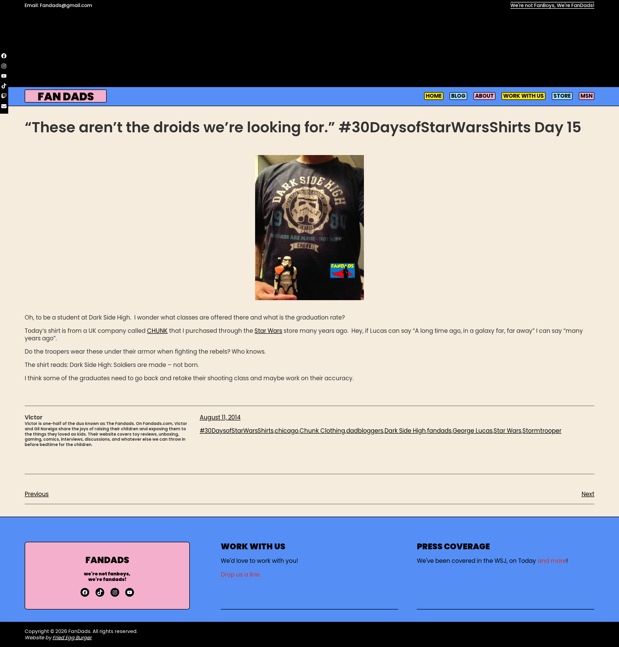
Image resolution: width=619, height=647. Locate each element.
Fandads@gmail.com (66, 5)
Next (588, 494)
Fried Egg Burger (71, 637)
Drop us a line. (241, 575)
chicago (286, 431)
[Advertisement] (309, 48)
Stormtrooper (542, 431)
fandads (439, 431)
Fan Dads (66, 96)
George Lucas (473, 431)
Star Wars (268, 331)
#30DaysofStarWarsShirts (236, 431)
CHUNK (157, 331)
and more (552, 561)
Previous (37, 494)
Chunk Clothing (322, 431)
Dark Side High (405, 431)
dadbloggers (364, 431)
